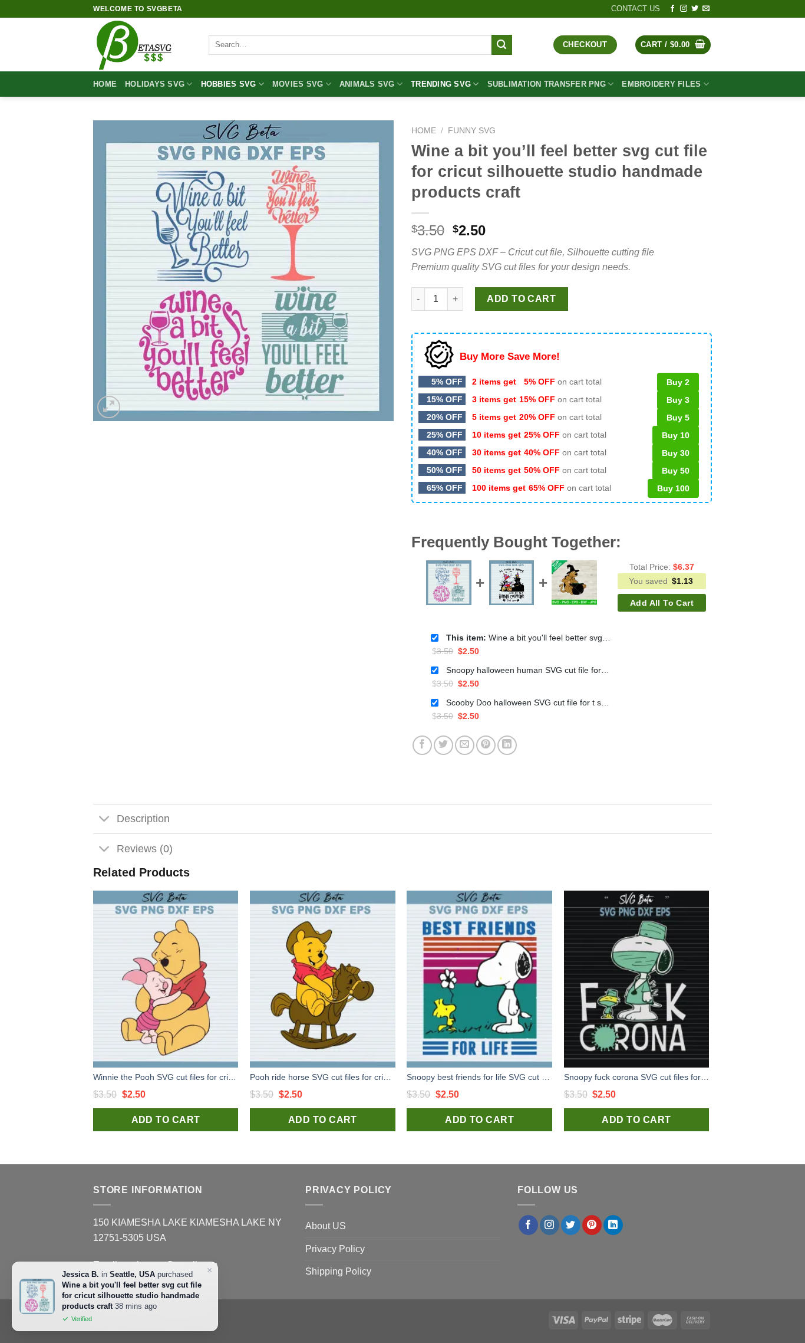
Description (143, 819)
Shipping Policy (338, 1271)
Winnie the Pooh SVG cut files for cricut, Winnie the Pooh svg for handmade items (166, 1077)
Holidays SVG (154, 84)
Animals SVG (367, 84)
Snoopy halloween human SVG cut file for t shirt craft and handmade (528, 670)
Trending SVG (441, 84)
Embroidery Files (661, 84)
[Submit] (501, 45)
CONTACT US (635, 8)
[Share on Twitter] (443, 745)
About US (325, 1226)
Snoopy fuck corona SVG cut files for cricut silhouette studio (637, 1077)
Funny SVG (472, 130)
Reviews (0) (145, 849)
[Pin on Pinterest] (486, 745)
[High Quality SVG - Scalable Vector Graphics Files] (142, 44)
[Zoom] (108, 407)
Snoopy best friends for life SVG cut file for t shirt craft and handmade (479, 1077)
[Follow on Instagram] (683, 9)
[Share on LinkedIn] (507, 745)
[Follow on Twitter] (694, 9)
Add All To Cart (662, 603)
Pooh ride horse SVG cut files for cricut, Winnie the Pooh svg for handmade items (322, 1077)
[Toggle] (104, 820)
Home (105, 84)
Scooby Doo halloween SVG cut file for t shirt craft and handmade (528, 702)
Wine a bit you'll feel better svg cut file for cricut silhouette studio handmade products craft (528, 637)
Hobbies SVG (228, 84)
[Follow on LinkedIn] (613, 1225)
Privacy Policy (335, 1249)
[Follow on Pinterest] (592, 1225)
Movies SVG (298, 84)
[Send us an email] (706, 9)
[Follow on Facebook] (672, 9)
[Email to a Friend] (464, 745)
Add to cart (521, 299)
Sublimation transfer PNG (546, 84)
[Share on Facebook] (422, 745)
